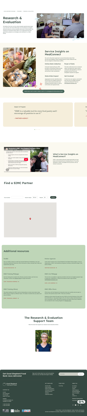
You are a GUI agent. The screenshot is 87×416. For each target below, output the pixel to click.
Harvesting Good (75, 400)
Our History (74, 385)
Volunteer (47, 392)
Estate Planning (48, 387)
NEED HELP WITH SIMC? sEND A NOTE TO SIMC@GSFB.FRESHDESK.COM (43, 91)
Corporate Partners (49, 394)
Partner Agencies (50, 267)
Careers (73, 388)
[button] (30, 219)
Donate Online (48, 385)
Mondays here (68, 300)
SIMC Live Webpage (50, 283)
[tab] (34, 129)
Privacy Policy (58, 410)
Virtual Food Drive (48, 391)
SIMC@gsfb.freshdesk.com (70, 83)
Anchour (73, 411)
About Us (74, 383)
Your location (7, 197)
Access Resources (9, 267)
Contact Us (6, 389)
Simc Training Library (10, 298)
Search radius (28, 197)
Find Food (61, 383)
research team (17, 278)
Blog (73, 394)
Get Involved (49, 383)
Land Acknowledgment (66, 410)
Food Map (61, 385)
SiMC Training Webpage (11, 281)
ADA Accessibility (75, 392)
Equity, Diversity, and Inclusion (78, 410)
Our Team (74, 387)
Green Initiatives (75, 390)
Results (41, 197)
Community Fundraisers (49, 390)
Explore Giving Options (49, 388)
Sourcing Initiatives (76, 391)
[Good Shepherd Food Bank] (10, 384)
